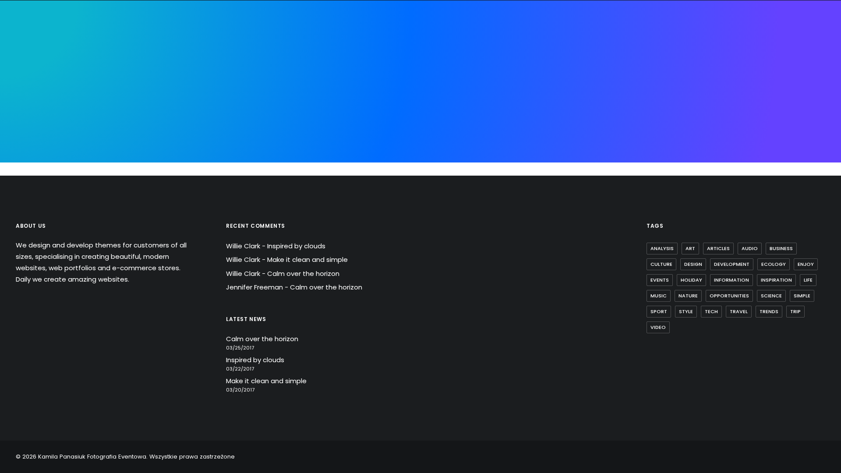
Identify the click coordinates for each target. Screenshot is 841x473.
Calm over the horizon (303, 273)
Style (686, 311)
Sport (658, 311)
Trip (795, 311)
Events (659, 279)
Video (658, 327)
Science (771, 295)
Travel (739, 311)
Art (690, 248)
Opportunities (729, 295)
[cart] (819, 58)
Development (731, 264)
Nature (688, 295)
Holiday (691, 279)
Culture (661, 264)
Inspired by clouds (296, 246)
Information (731, 279)
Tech (711, 311)
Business (781, 248)
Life (808, 279)
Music (658, 295)
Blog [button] (541, 57)
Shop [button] (570, 57)
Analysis (662, 248)
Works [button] (509, 57)
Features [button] (311, 57)
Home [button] (243, 57)
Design (693, 264)
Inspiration (776, 279)
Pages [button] (274, 57)
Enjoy (806, 264)
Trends (769, 311)
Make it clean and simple (307, 259)
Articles (718, 248)
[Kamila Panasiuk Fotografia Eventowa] (412, 58)
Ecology (773, 264)
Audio (750, 248)
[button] (807, 58)
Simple (802, 295)
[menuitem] (243, 58)
